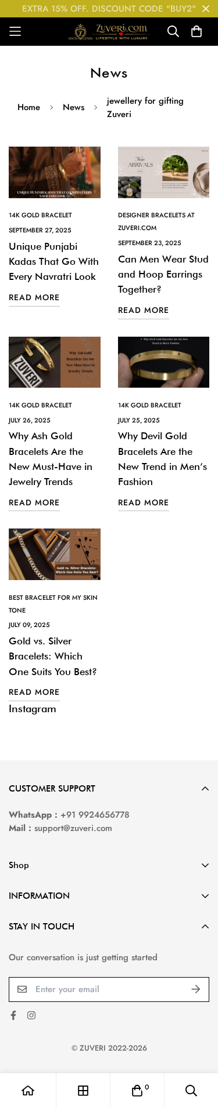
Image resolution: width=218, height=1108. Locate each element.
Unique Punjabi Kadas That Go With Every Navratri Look (54, 261)
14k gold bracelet (40, 215)
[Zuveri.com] (109, 31)
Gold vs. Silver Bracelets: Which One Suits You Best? (53, 656)
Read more (34, 297)
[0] (137, 1090)
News (73, 107)
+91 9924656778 (95, 814)
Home (28, 107)
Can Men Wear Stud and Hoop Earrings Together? (163, 274)
